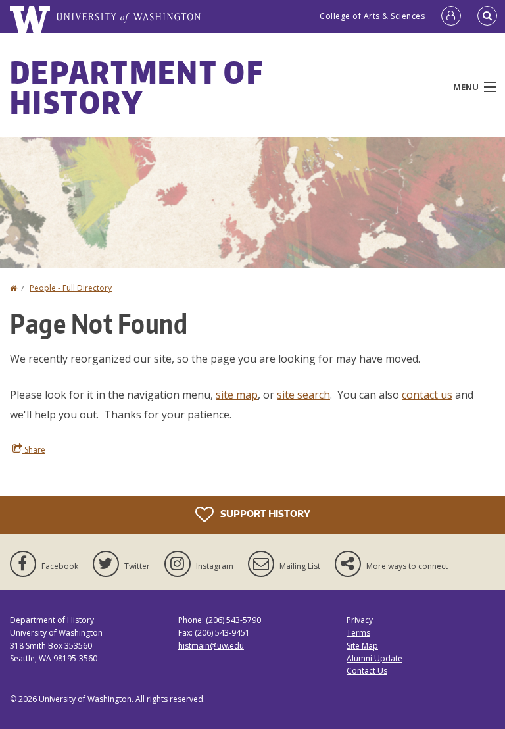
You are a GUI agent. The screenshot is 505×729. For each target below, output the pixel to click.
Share (33, 449)
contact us (427, 395)
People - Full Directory (71, 287)
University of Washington (85, 699)
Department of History (136, 87)
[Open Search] (487, 16)
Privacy (360, 620)
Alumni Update (374, 658)
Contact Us (367, 670)
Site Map (362, 645)
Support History (264, 513)
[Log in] (451, 16)
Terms (358, 632)
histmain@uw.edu (211, 645)
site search (303, 395)
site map (237, 395)
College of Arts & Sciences (372, 16)
